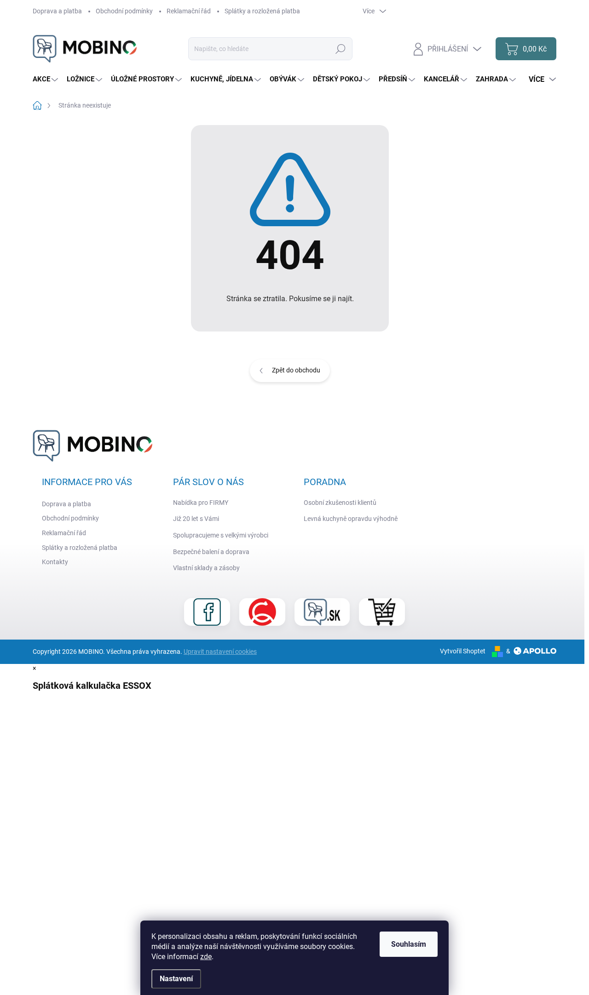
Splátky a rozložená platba (262, 11)
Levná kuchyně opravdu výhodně (351, 518)
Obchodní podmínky (124, 11)
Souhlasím (408, 944)
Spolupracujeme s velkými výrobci (220, 535)
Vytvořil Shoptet (462, 651)
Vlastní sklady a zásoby (206, 568)
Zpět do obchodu (296, 370)
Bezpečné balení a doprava (211, 551)
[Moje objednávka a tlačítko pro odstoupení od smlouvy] (382, 612)
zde (206, 956)
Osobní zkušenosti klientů (340, 502)
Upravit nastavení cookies (220, 651)
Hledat (340, 48)
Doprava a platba (57, 11)
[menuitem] (46, 79)
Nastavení (176, 978)
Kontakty (55, 562)
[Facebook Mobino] (207, 612)
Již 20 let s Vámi (196, 518)
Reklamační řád (189, 11)
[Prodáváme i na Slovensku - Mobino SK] (322, 612)
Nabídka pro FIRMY (200, 502)
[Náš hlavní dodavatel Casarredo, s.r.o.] (262, 612)
